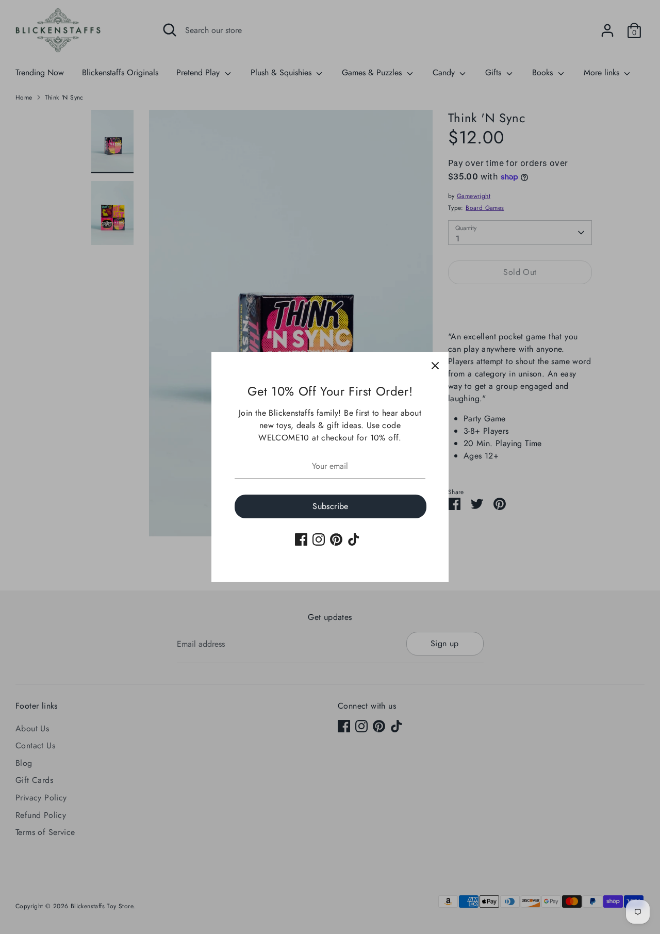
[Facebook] (301, 539)
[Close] (435, 365)
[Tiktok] (354, 539)
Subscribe (330, 506)
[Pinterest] (336, 539)
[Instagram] (318, 539)
